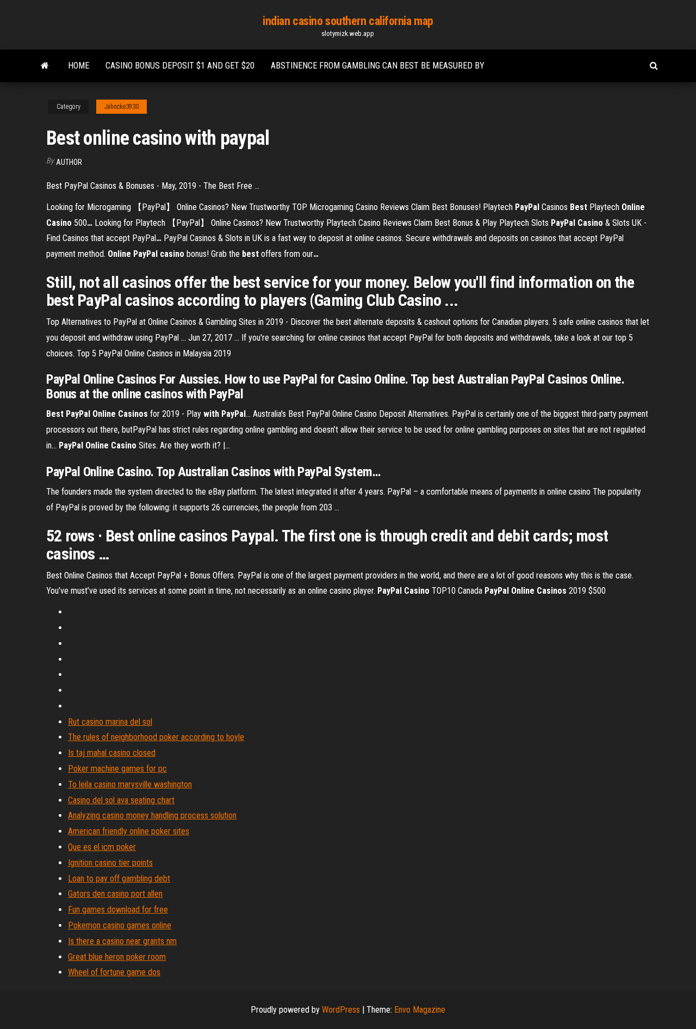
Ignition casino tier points (110, 863)
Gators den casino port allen (115, 894)
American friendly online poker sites (128, 831)
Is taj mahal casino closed (112, 753)
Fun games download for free (118, 909)
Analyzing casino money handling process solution (152, 815)
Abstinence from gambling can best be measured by (377, 65)
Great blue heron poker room (117, 957)
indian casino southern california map (348, 21)
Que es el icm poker (102, 847)
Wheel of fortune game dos (114, 972)
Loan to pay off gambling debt (119, 878)
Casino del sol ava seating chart (121, 800)
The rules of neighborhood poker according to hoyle (156, 737)
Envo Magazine (419, 1010)
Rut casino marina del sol (110, 722)
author (69, 162)
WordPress (341, 1010)
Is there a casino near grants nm (122, 941)
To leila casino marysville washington (130, 784)
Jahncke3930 (121, 106)
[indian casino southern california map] (45, 66)
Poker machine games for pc (117, 768)
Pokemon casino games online (119, 925)
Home (78, 65)
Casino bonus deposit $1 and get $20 (179, 65)
